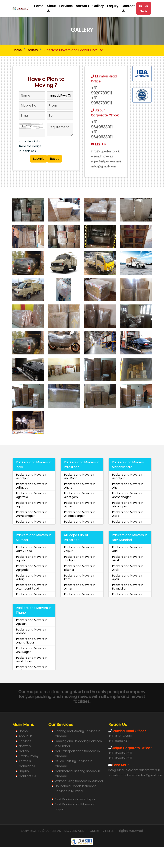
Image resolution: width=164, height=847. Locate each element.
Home (38, 6)
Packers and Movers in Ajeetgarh (79, 495)
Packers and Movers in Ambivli (31, 631)
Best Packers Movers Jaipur (75, 799)
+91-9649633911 (120, 758)
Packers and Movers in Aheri (127, 486)
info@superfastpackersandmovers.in (134, 770)
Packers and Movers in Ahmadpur (127, 504)
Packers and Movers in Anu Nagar (31, 650)
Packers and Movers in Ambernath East (31, 596)
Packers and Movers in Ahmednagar (127, 495)
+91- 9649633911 (102, 134)
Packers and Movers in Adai (127, 549)
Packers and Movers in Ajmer (79, 504)
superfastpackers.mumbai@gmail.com (135, 775)
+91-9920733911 (120, 736)
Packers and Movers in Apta (127, 577)
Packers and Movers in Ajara (127, 514)
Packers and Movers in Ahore (79, 486)
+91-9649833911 (120, 753)
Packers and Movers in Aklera (79, 523)
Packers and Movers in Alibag (31, 577)
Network (82, 6)
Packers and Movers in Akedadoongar (79, 514)
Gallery (98, 6)
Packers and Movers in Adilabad (31, 486)
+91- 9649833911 (102, 124)
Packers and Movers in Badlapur (31, 669)
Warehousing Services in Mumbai (79, 781)
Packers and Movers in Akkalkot (127, 523)
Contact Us (128, 8)
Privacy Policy (28, 756)
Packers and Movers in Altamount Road (31, 587)
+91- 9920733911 (101, 90)
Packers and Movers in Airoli (127, 568)
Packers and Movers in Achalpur (31, 476)
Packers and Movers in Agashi (31, 558)
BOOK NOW (143, 8)
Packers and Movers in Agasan (31, 622)
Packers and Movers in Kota (79, 577)
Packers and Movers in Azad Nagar (31, 659)
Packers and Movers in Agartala (31, 495)
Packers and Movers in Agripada (31, 568)
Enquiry (112, 6)
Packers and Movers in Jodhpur (79, 558)
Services (66, 6)
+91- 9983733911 (101, 100)
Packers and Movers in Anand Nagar (31, 640)
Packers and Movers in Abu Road (79, 476)
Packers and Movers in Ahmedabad (31, 523)
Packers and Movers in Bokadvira (127, 587)
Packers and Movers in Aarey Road (31, 549)
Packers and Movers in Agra (31, 504)
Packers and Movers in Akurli (127, 558)
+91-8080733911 (120, 741)
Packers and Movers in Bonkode (127, 596)
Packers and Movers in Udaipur (79, 596)
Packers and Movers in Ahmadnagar (31, 514)
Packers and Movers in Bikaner (79, 568)
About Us (51, 8)
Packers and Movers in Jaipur (79, 549)
